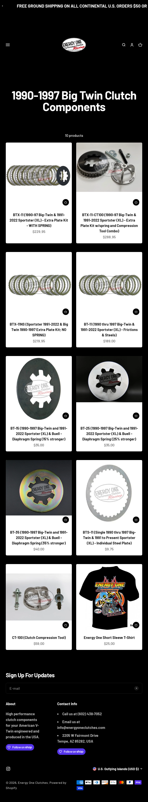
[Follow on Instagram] (8, 768)
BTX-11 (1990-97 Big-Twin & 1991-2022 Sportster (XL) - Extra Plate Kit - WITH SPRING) (39, 220)
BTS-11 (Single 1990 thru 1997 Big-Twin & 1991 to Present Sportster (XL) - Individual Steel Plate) (109, 537)
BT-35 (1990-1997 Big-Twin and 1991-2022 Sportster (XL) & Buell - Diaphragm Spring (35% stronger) (39, 537)
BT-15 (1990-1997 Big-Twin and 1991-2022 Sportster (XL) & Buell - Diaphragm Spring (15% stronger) (38, 433)
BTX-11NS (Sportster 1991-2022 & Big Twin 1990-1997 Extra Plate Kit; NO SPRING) (39, 329)
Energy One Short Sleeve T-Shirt (109, 637)
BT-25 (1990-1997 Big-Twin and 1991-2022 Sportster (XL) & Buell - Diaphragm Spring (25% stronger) (109, 433)
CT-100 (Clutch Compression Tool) (39, 637)
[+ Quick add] (65, 202)
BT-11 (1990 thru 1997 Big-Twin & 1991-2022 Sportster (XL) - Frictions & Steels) (109, 329)
